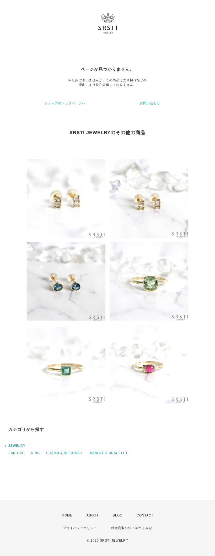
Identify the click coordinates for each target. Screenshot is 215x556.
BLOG (117, 515)
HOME (67, 515)
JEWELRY (16, 446)
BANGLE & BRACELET (109, 453)
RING (35, 453)
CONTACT (145, 515)
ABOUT (93, 515)
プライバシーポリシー (80, 528)
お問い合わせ (150, 103)
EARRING (16, 453)
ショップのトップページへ (65, 103)
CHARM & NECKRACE (65, 453)
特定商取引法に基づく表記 (131, 528)
